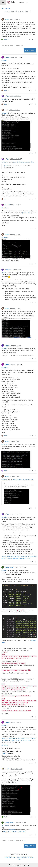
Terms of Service (17, 857)
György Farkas (9, 567)
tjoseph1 (7, 57)
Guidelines (7, 857)
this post (12, 829)
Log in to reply (29, 50)
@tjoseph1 (4, 113)
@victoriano (5, 826)
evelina (7, 19)
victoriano (8, 769)
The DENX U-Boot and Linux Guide (14, 831)
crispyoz (7, 96)
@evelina (4, 60)
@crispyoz (4, 162)
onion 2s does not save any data (23, 162)
